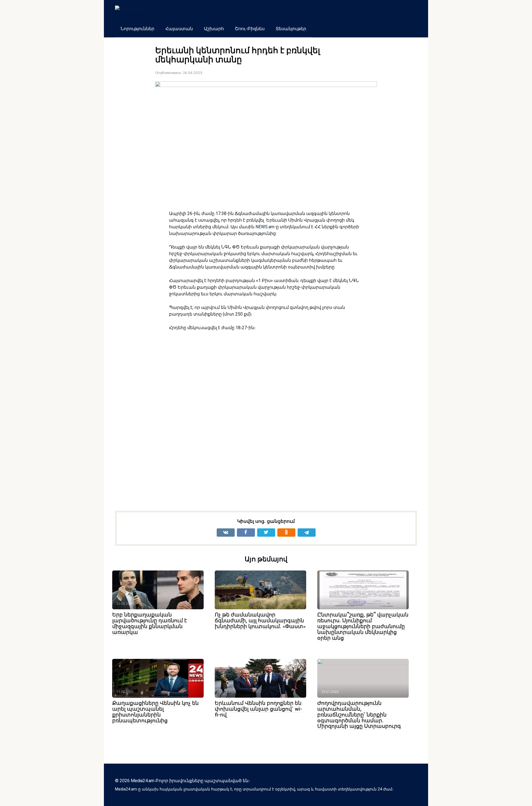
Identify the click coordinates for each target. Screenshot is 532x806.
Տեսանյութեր (291, 28)
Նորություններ (137, 28)
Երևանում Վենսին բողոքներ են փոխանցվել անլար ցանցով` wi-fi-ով (258, 709)
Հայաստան (179, 28)
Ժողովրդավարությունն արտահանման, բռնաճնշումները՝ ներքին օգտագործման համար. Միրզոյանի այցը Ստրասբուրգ (359, 715)
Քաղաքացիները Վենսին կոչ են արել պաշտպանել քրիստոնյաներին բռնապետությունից (155, 712)
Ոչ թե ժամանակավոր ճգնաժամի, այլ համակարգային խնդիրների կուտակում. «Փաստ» (260, 620)
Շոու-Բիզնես (250, 28)
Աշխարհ (214, 28)
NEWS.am (264, 226)
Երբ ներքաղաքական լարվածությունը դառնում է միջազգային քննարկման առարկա (149, 623)
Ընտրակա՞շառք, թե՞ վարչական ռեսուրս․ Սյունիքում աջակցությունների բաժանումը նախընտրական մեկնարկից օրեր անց (362, 626)
